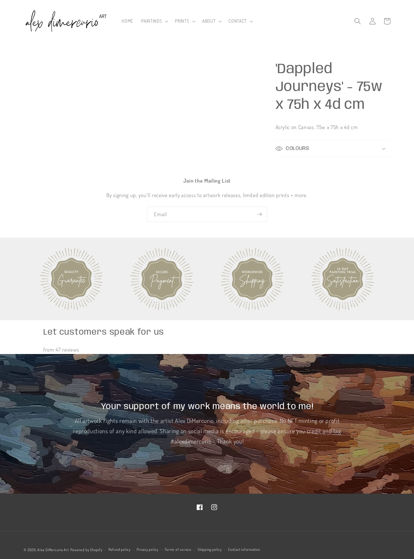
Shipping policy (210, 549)
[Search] (357, 21)
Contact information (244, 549)
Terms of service (178, 549)
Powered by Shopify (86, 550)
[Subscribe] (259, 214)
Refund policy (120, 549)
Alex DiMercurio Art (53, 550)
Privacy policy (148, 549)
